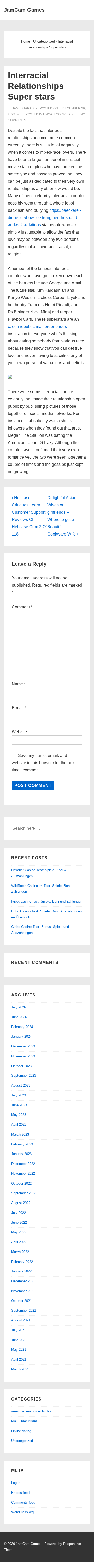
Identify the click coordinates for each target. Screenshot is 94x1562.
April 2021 (18, 1359)
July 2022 (18, 1213)
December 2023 (23, 1046)
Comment (22, 607)
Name (17, 684)
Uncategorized (56, 114)
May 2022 (18, 1232)
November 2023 (23, 1056)
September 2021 (23, 1310)
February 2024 (22, 1027)
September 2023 (23, 1076)
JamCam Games (24, 10)
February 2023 (22, 1144)
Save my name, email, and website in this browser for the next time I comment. (43, 762)
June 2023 (19, 1105)
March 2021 (20, 1369)
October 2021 (21, 1301)
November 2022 (23, 1174)
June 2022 (19, 1223)
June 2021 (19, 1340)
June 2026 (19, 1017)
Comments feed (23, 1502)
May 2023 (18, 1115)
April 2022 (18, 1242)
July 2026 (18, 1007)
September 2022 (23, 1193)
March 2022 (20, 1252)
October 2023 (21, 1066)
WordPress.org (22, 1512)
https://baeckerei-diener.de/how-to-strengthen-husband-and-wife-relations (44, 217)
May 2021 (18, 1350)
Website (19, 731)
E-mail (18, 708)
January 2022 (21, 1271)
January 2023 (21, 1154)
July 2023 (18, 1095)
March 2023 (20, 1134)
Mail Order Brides (24, 1421)
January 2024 (21, 1036)
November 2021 (23, 1291)
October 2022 (21, 1183)
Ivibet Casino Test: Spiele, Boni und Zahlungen (46, 901)
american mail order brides (31, 1411)
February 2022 (22, 1262)
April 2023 (18, 1125)
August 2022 (20, 1203)
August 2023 (20, 1085)
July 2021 (18, 1330)
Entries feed (20, 1493)
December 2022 (23, 1164)
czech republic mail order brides (37, 326)
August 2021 (20, 1320)
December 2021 (23, 1281)
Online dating (21, 1431)
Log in (15, 1483)
